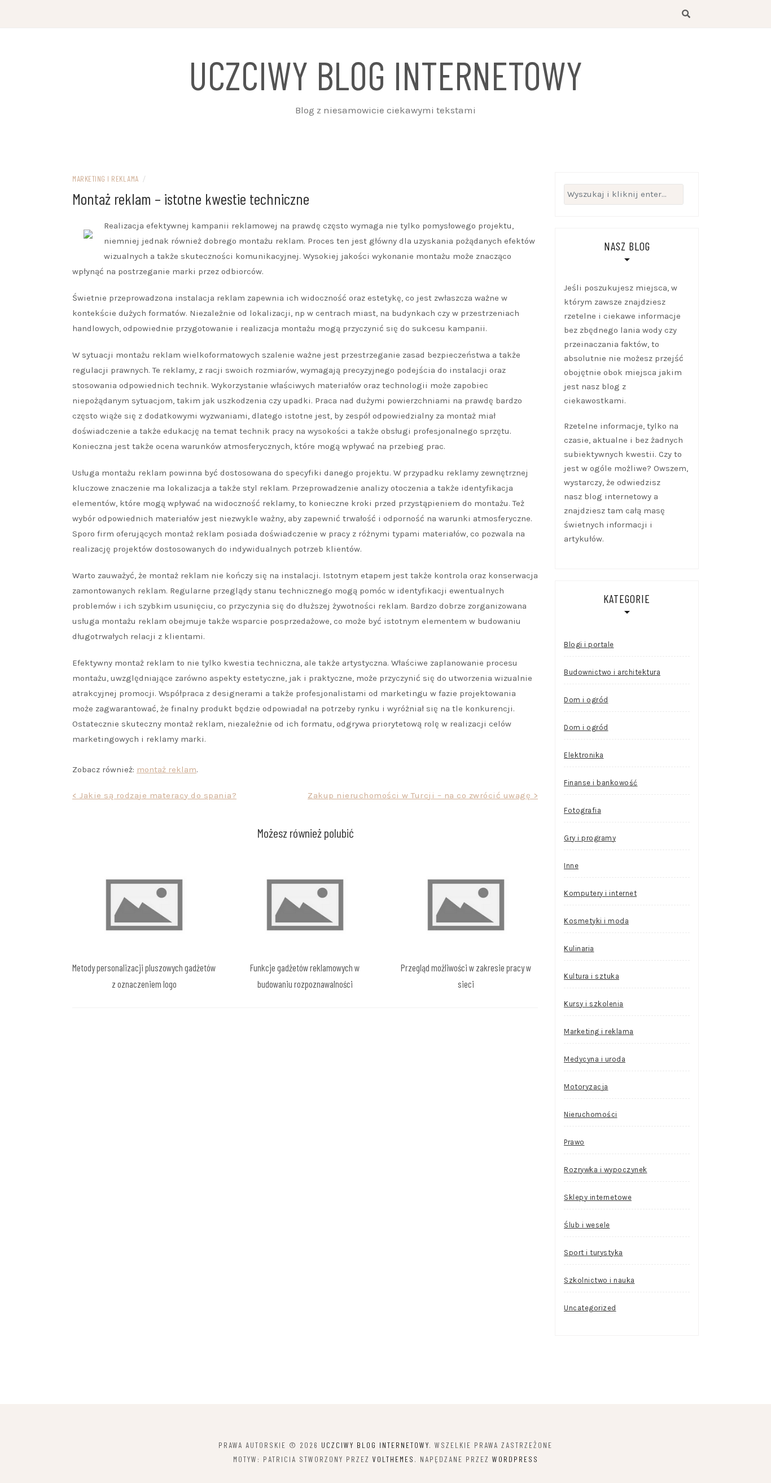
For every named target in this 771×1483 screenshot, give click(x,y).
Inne (571, 865)
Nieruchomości (590, 1114)
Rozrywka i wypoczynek (605, 1169)
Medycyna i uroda (594, 1059)
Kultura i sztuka (591, 976)
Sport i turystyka (593, 1252)
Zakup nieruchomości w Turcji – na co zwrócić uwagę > (423, 795)
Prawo (574, 1142)
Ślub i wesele (587, 1225)
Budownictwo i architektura (612, 672)
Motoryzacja (586, 1086)
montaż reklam (166, 769)
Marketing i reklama (105, 178)
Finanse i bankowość (601, 782)
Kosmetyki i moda (596, 921)
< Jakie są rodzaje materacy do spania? (154, 795)
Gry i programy (590, 838)
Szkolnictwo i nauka (599, 1280)
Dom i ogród (586, 700)
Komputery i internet (600, 893)
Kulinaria (579, 948)
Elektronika (584, 755)
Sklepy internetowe (598, 1197)
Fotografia (582, 810)
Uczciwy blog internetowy (385, 74)
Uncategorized (590, 1308)
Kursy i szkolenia (594, 1004)
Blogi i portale (589, 644)
